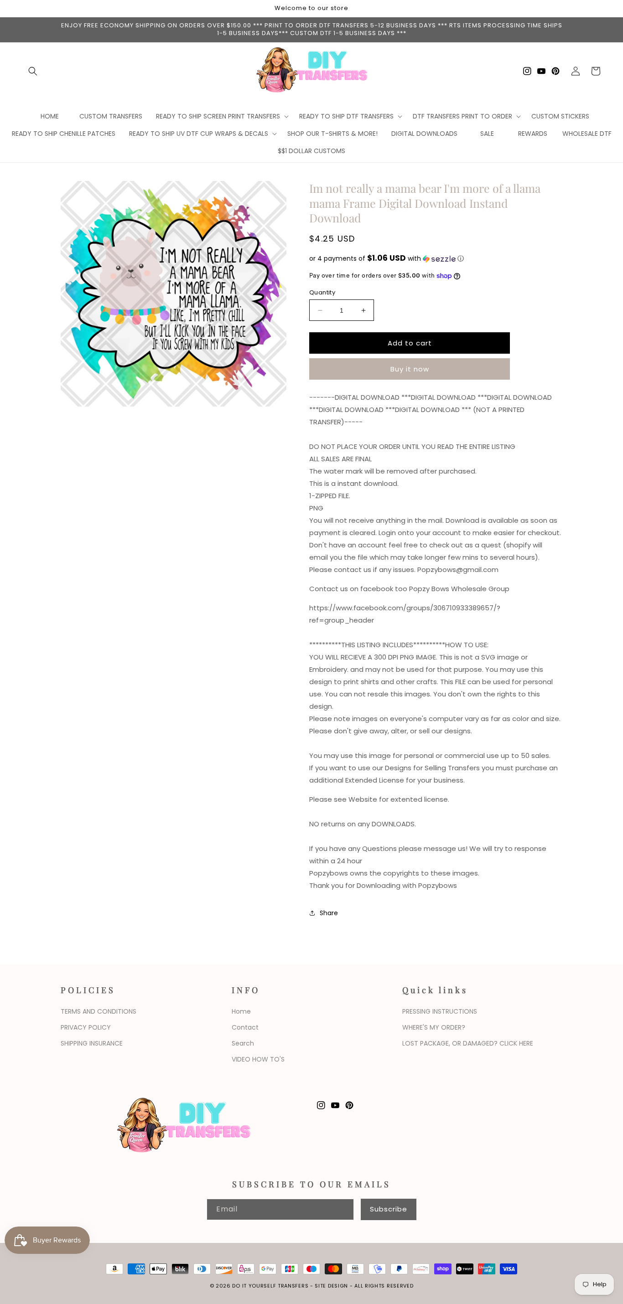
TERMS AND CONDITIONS (98, 1011)
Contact (245, 1027)
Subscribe (388, 1209)
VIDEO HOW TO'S (258, 1059)
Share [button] (329, 912)
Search (243, 1043)
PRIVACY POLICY (86, 1027)
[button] (33, 71)
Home (241, 1011)
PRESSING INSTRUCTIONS (439, 1011)
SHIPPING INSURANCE (92, 1043)
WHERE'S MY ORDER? (433, 1027)
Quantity (322, 292)
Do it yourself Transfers (270, 1285)
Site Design (331, 1285)
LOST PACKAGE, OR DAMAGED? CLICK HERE (467, 1043)
